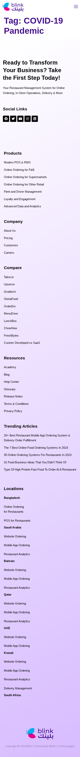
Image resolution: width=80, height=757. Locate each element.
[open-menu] (76, 7)
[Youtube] (20, 119)
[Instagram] (27, 119)
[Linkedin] (35, 119)
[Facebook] (6, 119)
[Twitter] (13, 119)
